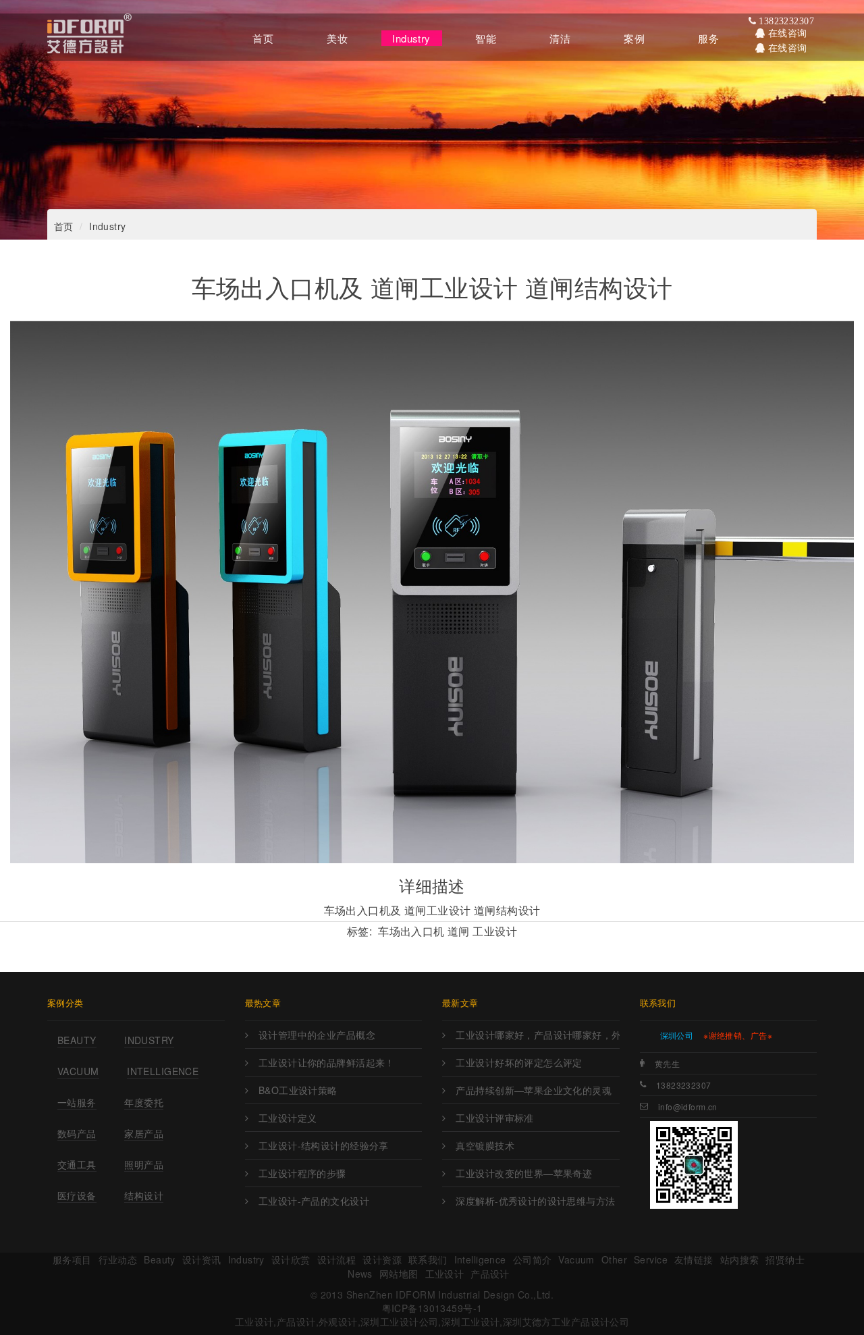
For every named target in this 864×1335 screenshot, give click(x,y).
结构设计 (143, 1195)
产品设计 (490, 1273)
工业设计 (495, 931)
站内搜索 (739, 1259)
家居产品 (143, 1133)
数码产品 (77, 1133)
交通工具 (77, 1164)
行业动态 (118, 1259)
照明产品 (143, 1164)
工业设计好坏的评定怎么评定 (519, 1062)
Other (614, 1259)
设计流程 (336, 1259)
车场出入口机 (411, 931)
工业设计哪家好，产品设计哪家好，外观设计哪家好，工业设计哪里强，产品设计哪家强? (537, 1034)
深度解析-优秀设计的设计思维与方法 (535, 1200)
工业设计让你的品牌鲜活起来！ (327, 1062)
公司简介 (532, 1259)
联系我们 (428, 1259)
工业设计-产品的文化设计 (314, 1200)
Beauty (77, 1040)
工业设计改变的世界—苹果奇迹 (524, 1173)
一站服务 (77, 1102)
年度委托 (143, 1102)
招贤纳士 (785, 1259)
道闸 (459, 931)
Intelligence (162, 1071)
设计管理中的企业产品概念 (317, 1034)
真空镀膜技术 (485, 1145)
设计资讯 (201, 1259)
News (360, 1273)
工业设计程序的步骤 (302, 1173)
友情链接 (693, 1259)
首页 (64, 226)
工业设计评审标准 (494, 1117)
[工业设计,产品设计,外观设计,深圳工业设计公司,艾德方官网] (89, 37)
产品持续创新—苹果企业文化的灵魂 (534, 1090)
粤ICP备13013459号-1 (432, 1308)
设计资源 (382, 1259)
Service (651, 1259)
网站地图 (398, 1273)
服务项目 (72, 1259)
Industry (107, 226)
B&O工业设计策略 (298, 1090)
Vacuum (78, 1071)
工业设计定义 (288, 1117)
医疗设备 (77, 1195)
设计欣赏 (290, 1259)
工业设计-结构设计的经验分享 (324, 1145)
